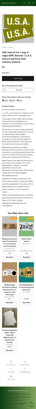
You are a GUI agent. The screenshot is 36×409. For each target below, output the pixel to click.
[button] (9, 3)
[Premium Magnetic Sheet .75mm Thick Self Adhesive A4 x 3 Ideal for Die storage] (9, 318)
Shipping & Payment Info (13, 397)
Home (4, 47)
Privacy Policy (26, 394)
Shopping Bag (25, 372)
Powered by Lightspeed (18, 403)
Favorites (11, 372)
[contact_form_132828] (31, 404)
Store (11, 47)
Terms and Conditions (13, 394)
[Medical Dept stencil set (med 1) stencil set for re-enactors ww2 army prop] (9, 272)
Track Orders (25, 365)
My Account (11, 365)
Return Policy (27, 397)
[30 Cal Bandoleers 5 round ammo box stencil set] (26, 272)
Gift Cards (11, 379)
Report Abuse (18, 400)
